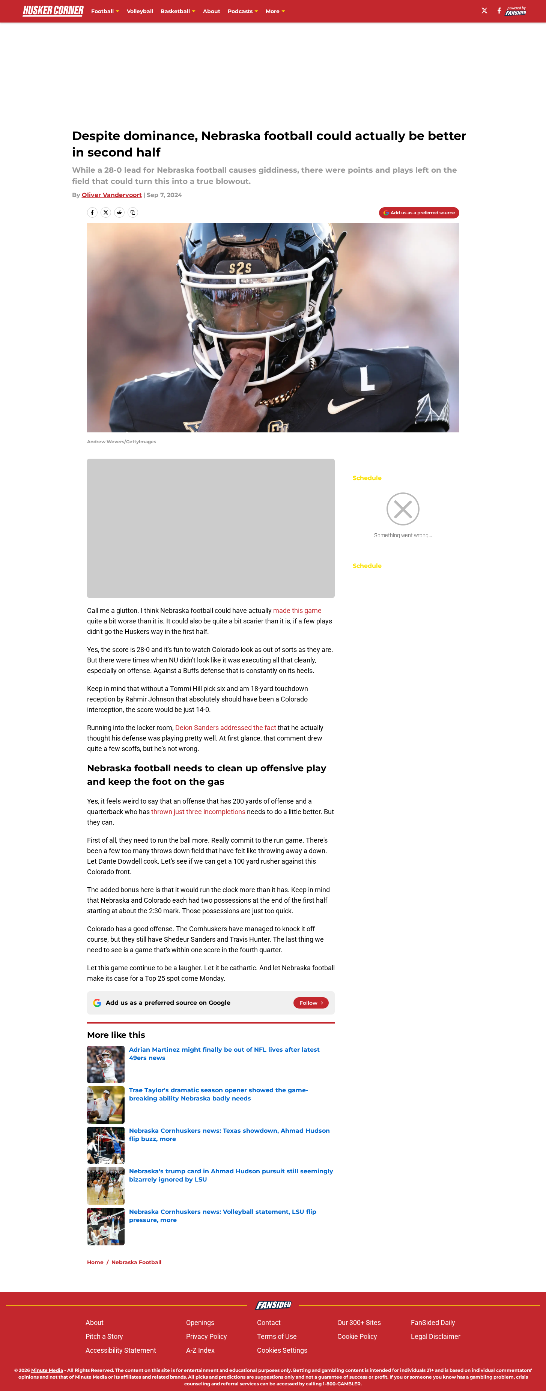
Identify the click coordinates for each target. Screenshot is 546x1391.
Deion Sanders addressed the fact (225, 728)
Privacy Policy (206, 1336)
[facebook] (499, 11)
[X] (484, 11)
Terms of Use (277, 1336)
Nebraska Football (136, 1262)
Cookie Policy (357, 1336)
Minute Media (47, 1370)
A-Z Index (200, 1350)
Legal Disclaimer (435, 1336)
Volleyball (140, 11)
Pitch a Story (104, 1336)
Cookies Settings (282, 1350)
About (211, 11)
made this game (297, 610)
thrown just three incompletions (198, 812)
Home (95, 1262)
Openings (200, 1322)
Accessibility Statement (121, 1350)
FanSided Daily (433, 1322)
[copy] (133, 212)
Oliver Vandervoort (112, 195)
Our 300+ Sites (359, 1322)
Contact (269, 1322)
